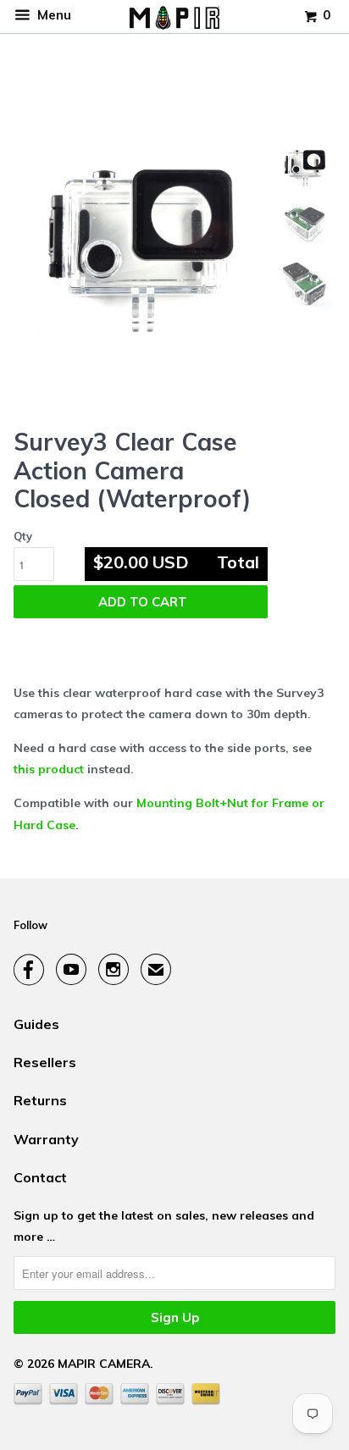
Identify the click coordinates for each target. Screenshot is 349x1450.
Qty (23, 536)
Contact (40, 1177)
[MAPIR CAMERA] (174, 17)
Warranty (46, 1139)
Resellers (45, 1062)
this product (49, 769)
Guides (36, 1024)
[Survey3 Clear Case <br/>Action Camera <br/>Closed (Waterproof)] (139, 248)
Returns (40, 1100)
